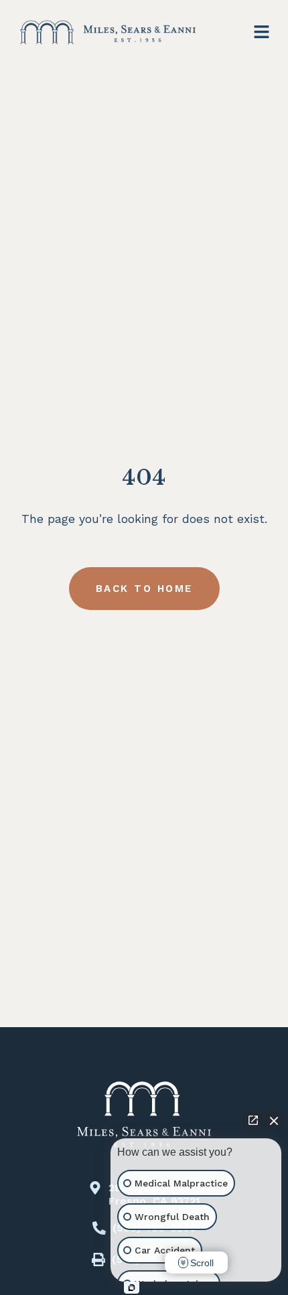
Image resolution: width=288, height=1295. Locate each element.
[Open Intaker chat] (131, 1288)
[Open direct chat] (253, 1120)
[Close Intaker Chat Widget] (274, 1120)
